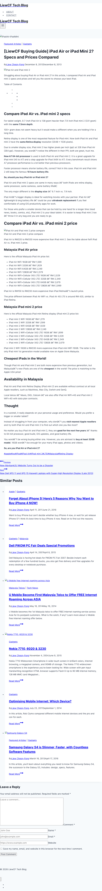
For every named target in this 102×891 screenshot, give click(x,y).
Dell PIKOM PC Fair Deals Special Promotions (42, 545)
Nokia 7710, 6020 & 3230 (27, 648)
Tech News (32, 588)
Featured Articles (12, 44)
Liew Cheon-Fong (15, 64)
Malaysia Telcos (17, 588)
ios (13, 453)
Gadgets (27, 44)
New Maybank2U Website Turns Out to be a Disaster (26, 464)
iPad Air (25, 453)
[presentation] (53, 580)
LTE (45, 453)
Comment (69, 824)
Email (51, 836)
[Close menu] (0, 879)
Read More (16, 525)
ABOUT (10, 12)
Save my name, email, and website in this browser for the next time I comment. (42, 849)
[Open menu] (3, 25)
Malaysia (53, 453)
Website (52, 843)
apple (7, 453)
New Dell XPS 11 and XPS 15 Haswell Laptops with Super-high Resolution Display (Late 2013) (46, 472)
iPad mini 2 (36, 453)
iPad (18, 453)
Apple (12, 491)
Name (52, 830)
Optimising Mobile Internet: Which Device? (40, 701)
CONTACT (11, 15)
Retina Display (65, 453)
